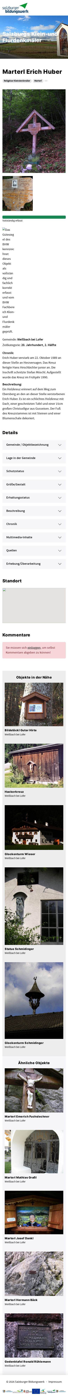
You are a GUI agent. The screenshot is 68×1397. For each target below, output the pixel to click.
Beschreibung (15, 511)
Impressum (55, 1382)
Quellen (11, 550)
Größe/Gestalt (15, 484)
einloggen (34, 648)
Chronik (11, 524)
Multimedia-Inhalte (19, 537)
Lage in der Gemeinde (20, 458)
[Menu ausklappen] (62, 8)
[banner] (15, 8)
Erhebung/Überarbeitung (23, 564)
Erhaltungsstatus (18, 498)
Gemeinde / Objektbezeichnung (27, 445)
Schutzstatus (15, 471)
